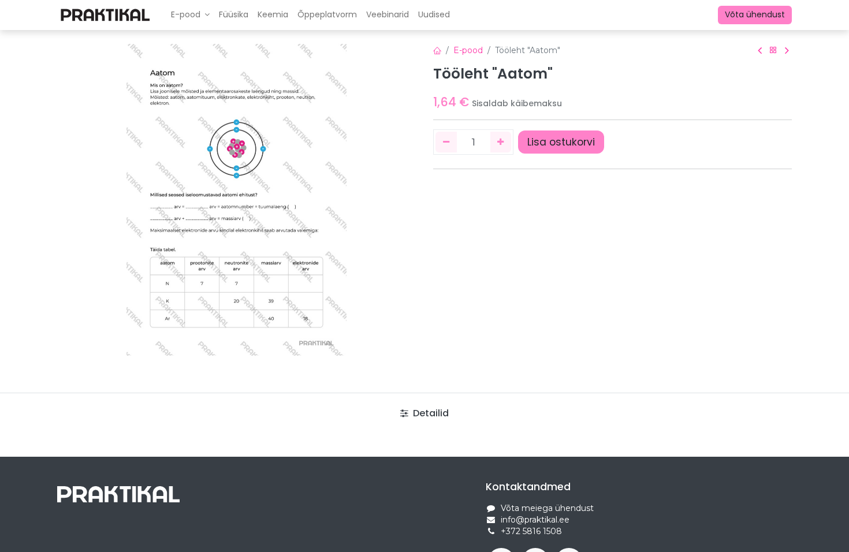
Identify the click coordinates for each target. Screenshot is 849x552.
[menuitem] (233, 15)
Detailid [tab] (430, 413)
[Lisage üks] (501, 142)
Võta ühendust (755, 14)
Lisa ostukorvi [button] (561, 142)
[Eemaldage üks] (446, 142)
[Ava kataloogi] (773, 50)
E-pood (468, 50)
